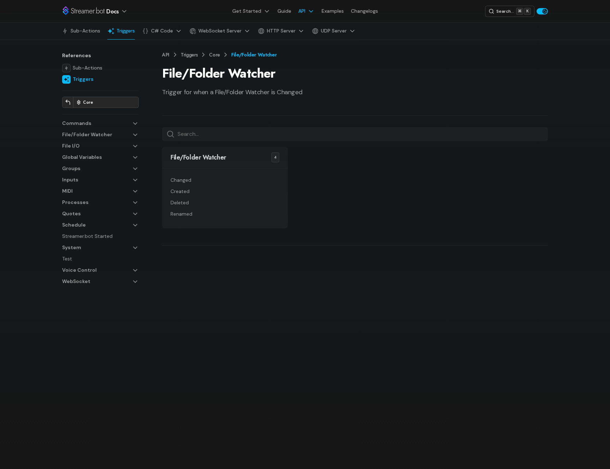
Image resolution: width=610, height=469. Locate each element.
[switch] (542, 11)
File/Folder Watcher (198, 157)
